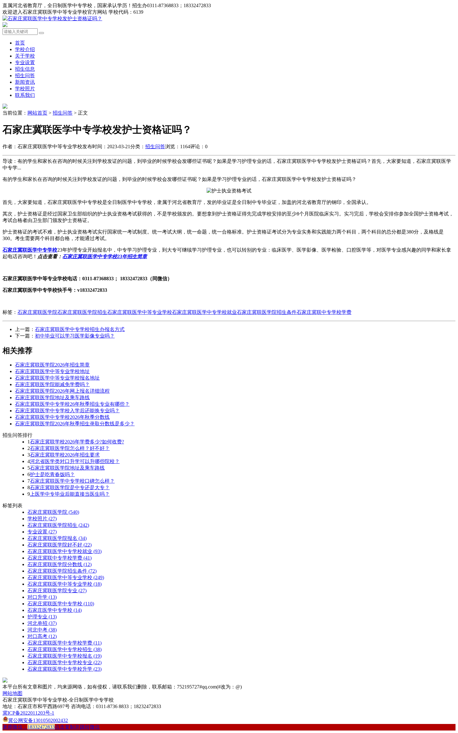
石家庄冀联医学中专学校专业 (64, 662)
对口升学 (42, 597)
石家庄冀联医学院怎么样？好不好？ (70, 448)
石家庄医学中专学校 (54, 610)
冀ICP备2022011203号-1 (28, 713)
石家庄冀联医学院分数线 (59, 564)
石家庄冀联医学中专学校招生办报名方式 (80, 329)
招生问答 (25, 75)
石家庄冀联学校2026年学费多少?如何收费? (77, 441)
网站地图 (12, 693)
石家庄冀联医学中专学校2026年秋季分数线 (62, 417)
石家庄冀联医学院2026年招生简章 (52, 364)
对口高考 (42, 636)
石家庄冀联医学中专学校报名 (64, 656)
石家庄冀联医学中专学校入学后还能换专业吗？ (67, 410)
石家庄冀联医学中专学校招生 (64, 649)
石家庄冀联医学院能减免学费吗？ (52, 384)
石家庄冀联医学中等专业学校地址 (52, 371)
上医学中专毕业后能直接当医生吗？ (70, 494)
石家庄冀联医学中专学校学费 (64, 643)
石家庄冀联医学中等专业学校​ (64, 584)
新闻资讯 (25, 82)
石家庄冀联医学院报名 (57, 538)
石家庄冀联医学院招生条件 (267, 312)
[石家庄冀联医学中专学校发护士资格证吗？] (52, 18)
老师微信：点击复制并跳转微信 (51, 727)
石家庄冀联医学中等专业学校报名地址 (57, 378)
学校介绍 (25, 49)
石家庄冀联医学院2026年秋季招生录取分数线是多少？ (75, 423)
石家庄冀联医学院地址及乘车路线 (52, 397)
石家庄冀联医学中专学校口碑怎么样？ (72, 481)
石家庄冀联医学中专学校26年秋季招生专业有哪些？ (72, 404)
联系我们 (25, 95)
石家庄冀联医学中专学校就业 (204, 312)
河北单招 (42, 623)
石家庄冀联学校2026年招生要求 (65, 454)
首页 (20, 42)
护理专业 (42, 616)
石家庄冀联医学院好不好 (59, 544)
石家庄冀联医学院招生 (82, 312)
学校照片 (25, 88)
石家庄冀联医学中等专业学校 (139, 312)
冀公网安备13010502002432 (38, 720)
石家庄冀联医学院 (37, 312)
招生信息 (25, 69)
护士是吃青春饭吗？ (52, 474)
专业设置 (25, 62)
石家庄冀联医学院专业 (57, 590)
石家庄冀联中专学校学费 (324, 312)
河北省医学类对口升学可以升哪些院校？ (75, 461)
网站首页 (37, 113)
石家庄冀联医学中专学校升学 (64, 669)
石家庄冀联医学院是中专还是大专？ (70, 487)
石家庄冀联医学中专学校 (60, 603)
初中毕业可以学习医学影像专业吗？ (75, 335)
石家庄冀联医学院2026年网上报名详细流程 (62, 391)
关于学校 (25, 56)
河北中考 (42, 629)
